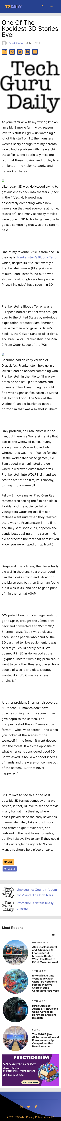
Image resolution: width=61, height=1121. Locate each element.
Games (8, 862)
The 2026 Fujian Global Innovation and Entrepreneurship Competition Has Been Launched (45, 1040)
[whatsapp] (12, 52)
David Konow (15, 43)
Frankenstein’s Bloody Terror (37, 257)
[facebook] (4, 52)
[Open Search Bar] (42, 6)
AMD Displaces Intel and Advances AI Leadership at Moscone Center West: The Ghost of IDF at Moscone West (45, 954)
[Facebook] (35, 1106)
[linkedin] (27, 52)
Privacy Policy (34, 1117)
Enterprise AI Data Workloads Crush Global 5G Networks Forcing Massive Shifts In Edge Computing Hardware (45, 983)
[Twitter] (28, 1106)
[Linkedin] (21, 1106)
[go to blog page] (53, 935)
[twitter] (20, 52)
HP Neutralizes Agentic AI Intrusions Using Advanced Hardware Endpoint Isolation (45, 1011)
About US (49, 1117)
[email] (35, 52)
